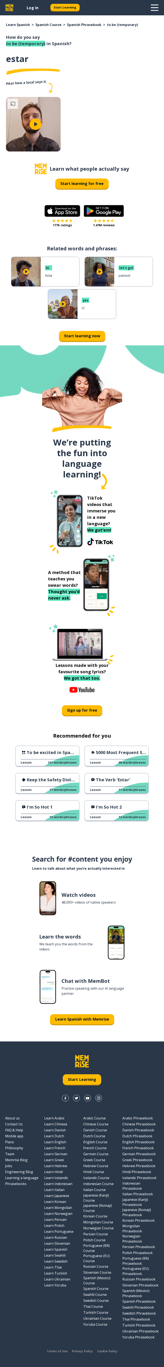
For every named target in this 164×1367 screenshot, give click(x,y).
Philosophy (14, 1148)
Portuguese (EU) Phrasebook (135, 1271)
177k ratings (62, 225)
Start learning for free (82, 183)
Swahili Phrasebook (138, 1307)
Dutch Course (94, 1136)
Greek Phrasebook (137, 1160)
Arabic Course (94, 1118)
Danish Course (95, 1130)
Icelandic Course (96, 1177)
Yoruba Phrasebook (138, 1337)
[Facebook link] (65, 1098)
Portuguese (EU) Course (96, 1258)
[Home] (41, 168)
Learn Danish (55, 1130)
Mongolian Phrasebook (132, 1228)
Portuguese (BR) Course (96, 1248)
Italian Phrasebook (137, 1194)
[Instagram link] (98, 1098)
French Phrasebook (138, 1148)
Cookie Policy (107, 1351)
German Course (95, 1154)
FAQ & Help (14, 1130)
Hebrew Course (95, 1166)
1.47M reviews (104, 225)
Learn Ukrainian (57, 1279)
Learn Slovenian (57, 1243)
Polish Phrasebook (137, 1252)
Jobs (8, 1166)
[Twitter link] (76, 1098)
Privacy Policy (82, 1351)
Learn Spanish (18, 24)
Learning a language (21, 1177)
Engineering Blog (19, 1171)
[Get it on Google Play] (104, 211)
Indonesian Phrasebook (132, 1186)
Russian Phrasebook (138, 1279)
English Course (95, 1142)
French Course (95, 1148)
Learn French (54, 1148)
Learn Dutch (54, 1136)
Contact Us (14, 1124)
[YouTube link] (87, 1098)
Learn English (55, 1142)
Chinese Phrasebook (139, 1124)
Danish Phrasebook (138, 1130)
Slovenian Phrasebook (140, 1285)
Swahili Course (95, 1294)
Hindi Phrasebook (136, 1171)
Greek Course (94, 1160)
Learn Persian (55, 1219)
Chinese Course (95, 1124)
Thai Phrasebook (136, 1319)
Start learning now (82, 335)
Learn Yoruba (55, 1285)
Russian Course (95, 1266)
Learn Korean (55, 1201)
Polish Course (94, 1240)
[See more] (154, 8)
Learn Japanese (56, 1195)
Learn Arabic (54, 1118)
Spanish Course (48, 24)
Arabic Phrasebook (137, 1118)
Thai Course (93, 1306)
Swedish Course (96, 1300)
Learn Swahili (55, 1255)
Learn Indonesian (58, 1183)
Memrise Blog (16, 1160)
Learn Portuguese (58, 1231)
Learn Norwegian (58, 1213)
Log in (32, 7)
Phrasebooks (15, 1183)
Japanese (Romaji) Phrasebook (136, 1212)
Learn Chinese (55, 1124)
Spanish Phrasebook (84, 24)
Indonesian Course (98, 1183)
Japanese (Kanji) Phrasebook (135, 1202)
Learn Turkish (55, 1273)
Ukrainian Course (97, 1318)
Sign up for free (82, 710)
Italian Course (94, 1189)
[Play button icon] (35, 124)
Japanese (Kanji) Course (96, 1198)
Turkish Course (95, 1312)
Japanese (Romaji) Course (97, 1208)
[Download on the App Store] (62, 211)
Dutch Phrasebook (137, 1136)
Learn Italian (54, 1189)
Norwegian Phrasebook (132, 1239)
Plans (9, 1142)
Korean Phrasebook (138, 1220)
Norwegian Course (98, 1228)
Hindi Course (93, 1171)
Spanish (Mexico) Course (96, 1280)
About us (12, 1118)
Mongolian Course (98, 1222)
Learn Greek (54, 1160)
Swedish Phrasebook (139, 1313)
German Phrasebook (139, 1154)
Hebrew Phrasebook (138, 1166)
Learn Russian (55, 1237)
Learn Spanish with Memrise (82, 1019)
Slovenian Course (97, 1272)
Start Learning (65, 7)
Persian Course (95, 1234)
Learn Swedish (55, 1261)
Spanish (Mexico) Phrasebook (135, 1293)
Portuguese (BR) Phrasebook (135, 1261)
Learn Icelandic (56, 1177)
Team (9, 1154)
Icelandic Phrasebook (139, 1177)
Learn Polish (54, 1225)
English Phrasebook (138, 1142)
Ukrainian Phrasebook (140, 1331)
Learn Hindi (53, 1171)
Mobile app (14, 1136)
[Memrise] (9, 8)
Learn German (55, 1154)
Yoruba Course (95, 1324)
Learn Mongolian (58, 1207)
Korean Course (95, 1216)
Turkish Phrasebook (138, 1325)
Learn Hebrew (55, 1166)
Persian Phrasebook (138, 1246)
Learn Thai (53, 1267)
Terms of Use (57, 1351)
